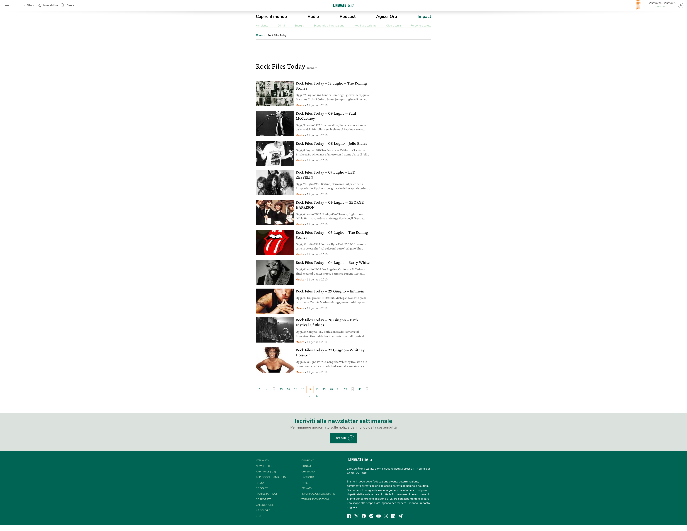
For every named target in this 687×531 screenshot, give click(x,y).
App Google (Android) (271, 477)
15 (295, 389)
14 (288, 389)
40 (360, 389)
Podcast (348, 16)
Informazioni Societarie (318, 494)
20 (331, 389)
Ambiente (262, 26)
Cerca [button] (70, 5)
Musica (300, 105)
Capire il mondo (271, 16)
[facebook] (349, 516)
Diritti (281, 26)
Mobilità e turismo (365, 26)
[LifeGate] (343, 5)
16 (302, 389)
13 (281, 389)
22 (345, 389)
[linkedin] (393, 516)
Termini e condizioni (315, 499)
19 (324, 389)
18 (317, 389)
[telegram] (400, 516)
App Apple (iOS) (266, 471)
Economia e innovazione (329, 26)
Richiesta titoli (266, 494)
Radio (313, 16)
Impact (424, 16)
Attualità (262, 460)
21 (338, 389)
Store (30, 5)
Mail (304, 482)
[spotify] (371, 516)
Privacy (306, 488)
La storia (308, 477)
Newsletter (50, 5)
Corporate (263, 499)
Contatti (307, 466)
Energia (299, 26)
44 (317, 396)
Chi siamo (308, 471)
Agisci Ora (386, 16)
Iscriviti (340, 438)
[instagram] (386, 516)
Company (307, 460)
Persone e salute (420, 26)
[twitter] (356, 516)
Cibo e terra (393, 26)
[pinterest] (364, 516)
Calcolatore (265, 505)
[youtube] (378, 516)
